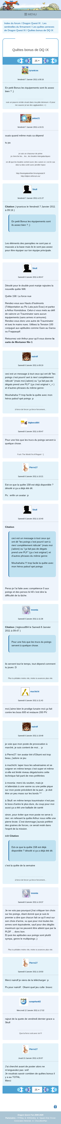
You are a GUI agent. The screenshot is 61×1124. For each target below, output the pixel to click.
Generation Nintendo (22, 1121)
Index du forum (12, 23)
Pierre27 (33, 467)
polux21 (36, 118)
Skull (34, 189)
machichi (34, 691)
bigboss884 (33, 423)
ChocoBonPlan (41, 1121)
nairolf (35, 356)
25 (36, 60)
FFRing (20, 1118)
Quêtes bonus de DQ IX (40, 30)
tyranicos (33, 70)
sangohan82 (35, 1001)
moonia (34, 610)
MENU (32, 14)
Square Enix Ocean (47, 1118)
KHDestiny (31, 1118)
